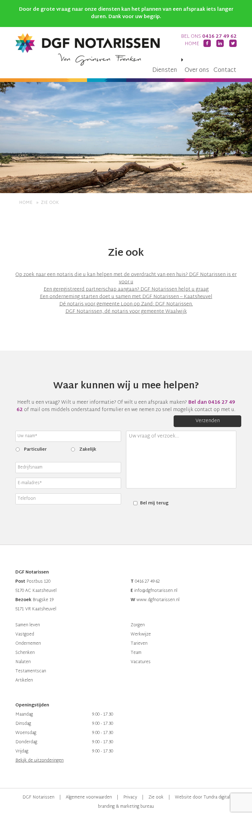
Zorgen (138, 625)
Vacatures (141, 662)
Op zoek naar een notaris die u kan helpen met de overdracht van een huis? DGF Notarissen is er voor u (126, 278)
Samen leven (27, 625)
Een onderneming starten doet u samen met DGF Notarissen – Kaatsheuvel (126, 297)
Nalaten (23, 662)
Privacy (130, 797)
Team (136, 653)
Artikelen (24, 680)
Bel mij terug (154, 503)
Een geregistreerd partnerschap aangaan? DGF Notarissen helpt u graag (126, 289)
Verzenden (207, 421)
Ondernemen (28, 643)
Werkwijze (141, 634)
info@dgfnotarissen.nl (155, 591)
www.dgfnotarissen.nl (157, 600)
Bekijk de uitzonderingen (39, 760)
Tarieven (139, 643)
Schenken (25, 653)
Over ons (197, 70)
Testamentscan (30, 671)
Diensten (164, 70)
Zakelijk (87, 449)
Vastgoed (24, 634)
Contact (225, 70)
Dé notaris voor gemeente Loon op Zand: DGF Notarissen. (126, 304)
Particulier (35, 449)
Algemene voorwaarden (89, 797)
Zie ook (155, 797)
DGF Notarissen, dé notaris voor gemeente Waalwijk (126, 311)
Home (192, 44)
